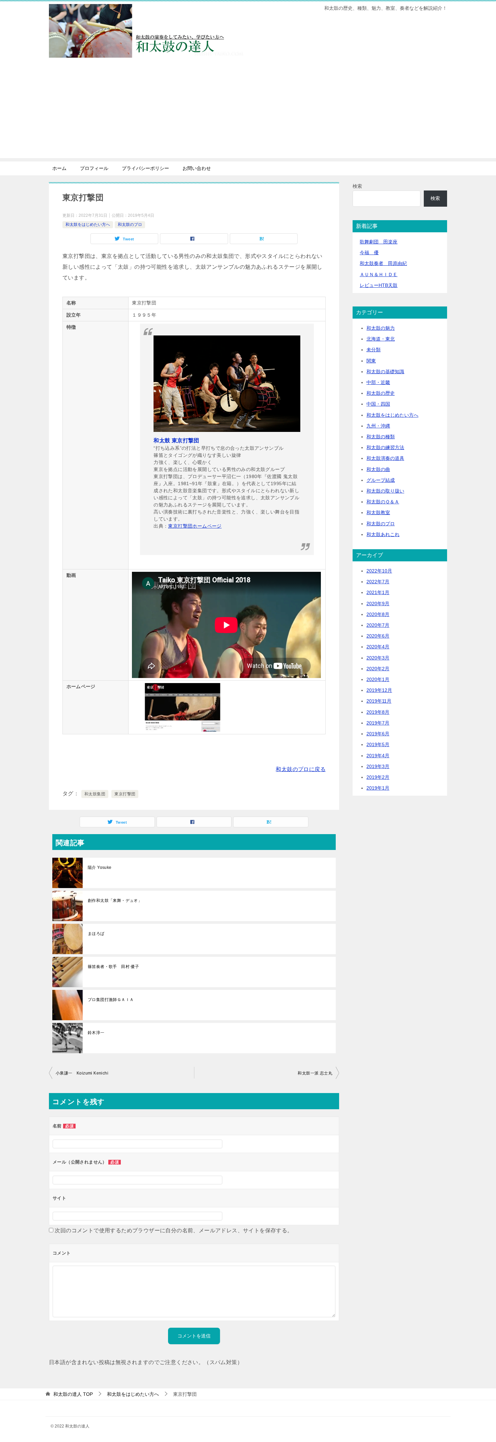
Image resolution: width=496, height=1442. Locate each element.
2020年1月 (377, 679)
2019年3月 (377, 766)
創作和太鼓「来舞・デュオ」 (115, 900)
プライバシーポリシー (145, 168)
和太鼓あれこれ (382, 534)
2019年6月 (377, 733)
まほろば (96, 933)
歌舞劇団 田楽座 (378, 241)
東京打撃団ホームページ (194, 526)
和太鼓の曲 (378, 469)
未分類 (373, 349)
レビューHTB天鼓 (378, 285)
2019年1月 (377, 788)
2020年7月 (377, 625)
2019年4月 (377, 755)
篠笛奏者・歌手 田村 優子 (113, 966)
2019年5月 (377, 744)
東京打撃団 (124, 794)
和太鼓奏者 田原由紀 (383, 263)
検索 (357, 186)
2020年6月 (377, 636)
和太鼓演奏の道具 (385, 458)
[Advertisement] (248, 111)
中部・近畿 (378, 382)
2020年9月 (377, 603)
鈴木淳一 (96, 1032)
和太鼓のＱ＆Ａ (382, 501)
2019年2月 (377, 777)
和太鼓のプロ (130, 224)
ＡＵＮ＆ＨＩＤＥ (378, 274)
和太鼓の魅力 (380, 328)
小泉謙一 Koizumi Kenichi (82, 1073)
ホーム (59, 168)
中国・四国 (378, 404)
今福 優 (369, 252)
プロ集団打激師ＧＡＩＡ (111, 999)
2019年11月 (378, 701)
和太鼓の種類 (380, 436)
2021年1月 (377, 592)
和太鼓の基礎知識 (385, 371)
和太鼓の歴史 (380, 393)
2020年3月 (377, 657)
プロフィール (94, 168)
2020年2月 (377, 668)
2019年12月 (379, 690)
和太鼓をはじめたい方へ (87, 224)
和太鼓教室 (378, 512)
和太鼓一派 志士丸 (315, 1073)
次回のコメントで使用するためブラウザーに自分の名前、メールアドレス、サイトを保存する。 (174, 1230)
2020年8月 (377, 614)
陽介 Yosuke (100, 867)
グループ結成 (380, 480)
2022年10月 (379, 570)
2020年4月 (377, 646)
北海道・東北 (380, 339)
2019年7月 (377, 723)
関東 (371, 360)
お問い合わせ (197, 168)
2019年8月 (377, 712)
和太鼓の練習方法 (385, 447)
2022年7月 (377, 581)
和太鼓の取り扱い (385, 491)
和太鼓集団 (94, 794)
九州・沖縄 (378, 426)
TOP (73, 1394)
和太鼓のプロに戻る (301, 769)
